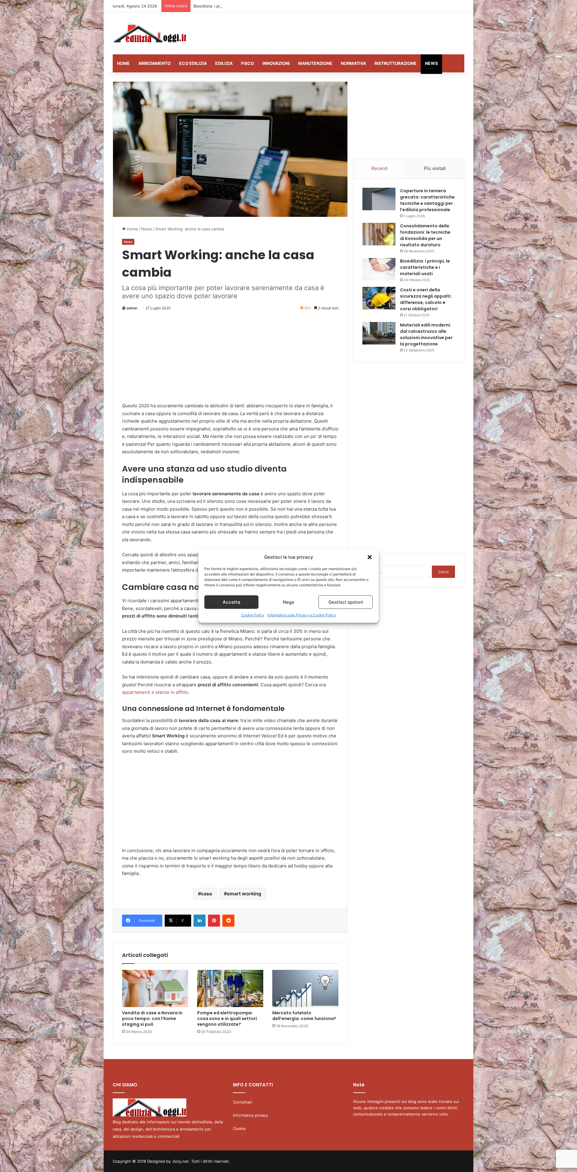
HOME (123, 63)
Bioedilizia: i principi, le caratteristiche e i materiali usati (245, 6)
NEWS (431, 63)
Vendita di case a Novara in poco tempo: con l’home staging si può (152, 1018)
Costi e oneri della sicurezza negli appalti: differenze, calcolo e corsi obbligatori (426, 299)
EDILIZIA (224, 63)
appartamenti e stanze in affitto (155, 692)
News (146, 228)
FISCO (247, 63)
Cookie (239, 1128)
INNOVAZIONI (276, 63)
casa (206, 894)
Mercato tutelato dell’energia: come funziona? (304, 1016)
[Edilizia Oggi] (149, 33)
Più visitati (435, 168)
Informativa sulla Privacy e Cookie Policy (301, 615)
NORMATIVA (353, 63)
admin (132, 308)
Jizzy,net (180, 1161)
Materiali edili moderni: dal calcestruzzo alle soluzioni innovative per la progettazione (426, 334)
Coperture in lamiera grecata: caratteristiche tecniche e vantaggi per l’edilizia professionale (427, 200)
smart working (244, 894)
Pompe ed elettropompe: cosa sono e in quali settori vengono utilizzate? (227, 1018)
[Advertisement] (348, 31)
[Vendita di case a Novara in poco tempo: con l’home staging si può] (155, 988)
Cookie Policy (252, 615)
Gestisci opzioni (345, 602)
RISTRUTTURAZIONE (395, 63)
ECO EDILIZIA (193, 63)
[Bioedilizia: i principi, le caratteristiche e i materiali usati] (378, 269)
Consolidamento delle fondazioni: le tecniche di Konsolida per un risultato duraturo (425, 235)
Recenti (379, 168)
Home (132, 228)
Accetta (231, 602)
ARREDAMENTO (154, 63)
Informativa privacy (250, 1115)
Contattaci (242, 1102)
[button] (370, 557)
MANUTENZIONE (315, 63)
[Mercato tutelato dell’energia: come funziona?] (305, 988)
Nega (288, 602)
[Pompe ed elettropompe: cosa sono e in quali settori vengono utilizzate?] (230, 988)
